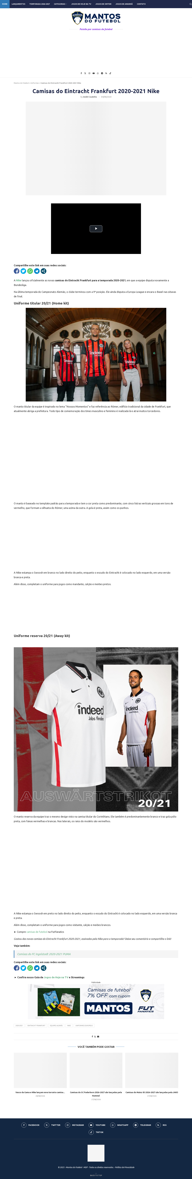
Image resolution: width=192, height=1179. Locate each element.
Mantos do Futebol (21, 83)
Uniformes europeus (84, 1025)
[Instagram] (89, 73)
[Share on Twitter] (95, 1036)
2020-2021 (19, 1025)
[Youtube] (94, 73)
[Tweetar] (23, 271)
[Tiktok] (110, 73)
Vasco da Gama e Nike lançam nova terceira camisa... (40, 1092)
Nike (69, 1025)
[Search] (190, 4)
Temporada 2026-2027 (39, 4)
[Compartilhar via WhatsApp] (30, 271)
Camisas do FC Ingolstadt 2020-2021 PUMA (44, 954)
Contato (141, 4)
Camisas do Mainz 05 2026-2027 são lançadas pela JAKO (152, 1092)
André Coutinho (90, 97)
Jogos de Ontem (103, 4)
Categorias (59, 4)
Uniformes (35, 83)
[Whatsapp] (98, 73)
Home (4, 4)
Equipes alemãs (56, 1025)
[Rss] (106, 73)
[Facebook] (81, 73)
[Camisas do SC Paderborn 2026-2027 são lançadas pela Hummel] (96, 1070)
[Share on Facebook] (92, 1036)
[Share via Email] (98, 1036)
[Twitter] (85, 73)
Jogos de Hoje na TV (81, 4)
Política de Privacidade (124, 1167)
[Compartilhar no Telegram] (37, 271)
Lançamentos (18, 4)
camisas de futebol (36, 931)
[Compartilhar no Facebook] (16, 271)
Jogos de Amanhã (124, 4)
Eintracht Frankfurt (36, 1025)
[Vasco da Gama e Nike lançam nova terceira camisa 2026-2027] (40, 1070)
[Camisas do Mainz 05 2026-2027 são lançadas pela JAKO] (151, 1070)
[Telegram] (102, 73)
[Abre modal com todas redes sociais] (43, 271)
